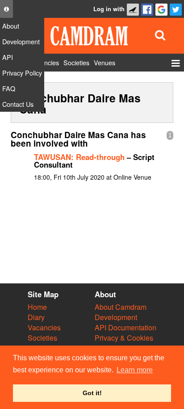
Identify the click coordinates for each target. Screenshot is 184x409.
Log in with (109, 9)
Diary (36, 317)
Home (37, 307)
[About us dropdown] (6, 9)
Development (116, 317)
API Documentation (125, 327)
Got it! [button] (92, 392)
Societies (42, 338)
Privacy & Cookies (124, 338)
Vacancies (44, 327)
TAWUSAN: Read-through (79, 157)
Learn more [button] (135, 370)
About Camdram (120, 307)
